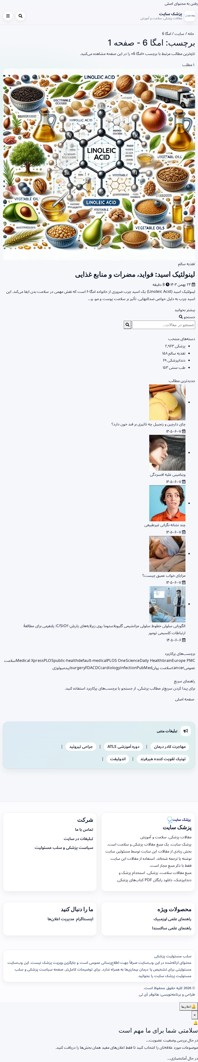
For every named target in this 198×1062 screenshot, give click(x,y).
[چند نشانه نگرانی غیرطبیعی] (167, 503)
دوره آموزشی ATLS (123, 746)
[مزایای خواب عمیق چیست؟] (167, 553)
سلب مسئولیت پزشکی (172, 956)
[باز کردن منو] (8, 16)
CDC (96, 667)
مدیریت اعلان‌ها (61, 918)
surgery (78, 667)
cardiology (110, 667)
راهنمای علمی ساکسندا (171, 928)
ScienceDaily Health (144, 660)
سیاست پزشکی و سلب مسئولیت (64, 847)
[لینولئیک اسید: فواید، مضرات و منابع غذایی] (99, 164)
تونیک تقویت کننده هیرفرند (163, 758)
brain (167, 660)
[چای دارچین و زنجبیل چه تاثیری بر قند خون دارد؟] (167, 402)
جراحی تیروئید (81, 746)
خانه (191, 33)
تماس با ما (84, 829)
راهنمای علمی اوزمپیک (172, 918)
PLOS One (116, 660)
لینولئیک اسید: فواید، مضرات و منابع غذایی (135, 274)
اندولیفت (118, 758)
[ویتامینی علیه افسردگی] (167, 452)
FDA (88, 667)
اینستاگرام (84, 918)
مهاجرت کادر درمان (170, 746)
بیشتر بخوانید (184, 309)
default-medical (92, 660)
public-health (66, 660)
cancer (178, 667)
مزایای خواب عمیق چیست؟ (163, 575)
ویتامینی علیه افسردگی (167, 474)
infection (128, 667)
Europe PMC (183, 660)
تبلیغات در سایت (78, 838)
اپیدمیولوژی (61, 667)
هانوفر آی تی (149, 994)
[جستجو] (20, 16)
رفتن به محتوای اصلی (181, 3)
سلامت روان (162, 667)
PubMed (144, 667)
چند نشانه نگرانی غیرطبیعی (164, 524)
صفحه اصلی (185, 699)
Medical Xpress (30, 660)
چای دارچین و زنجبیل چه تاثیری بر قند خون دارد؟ (148, 424)
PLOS (49, 660)
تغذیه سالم (186, 263)
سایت (179, 33)
